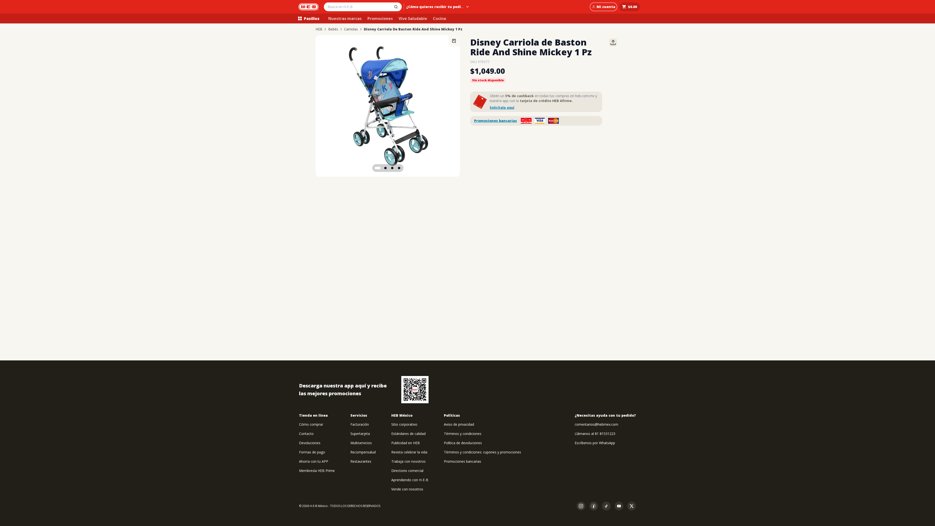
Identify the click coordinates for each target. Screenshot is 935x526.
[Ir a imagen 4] (399, 168)
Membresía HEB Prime (317, 470)
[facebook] (593, 506)
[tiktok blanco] (606, 506)
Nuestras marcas (345, 18)
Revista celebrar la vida (409, 452)
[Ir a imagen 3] (392, 168)
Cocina (439, 18)
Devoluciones (309, 443)
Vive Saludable (413, 18)
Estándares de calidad (408, 433)
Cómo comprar (311, 424)
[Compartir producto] (613, 42)
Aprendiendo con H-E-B (409, 480)
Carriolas (351, 29)
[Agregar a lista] (454, 41)
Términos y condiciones (462, 433)
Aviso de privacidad (459, 424)
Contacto (306, 433)
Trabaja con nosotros (408, 461)
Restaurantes (360, 461)
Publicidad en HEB (405, 443)
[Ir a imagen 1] (377, 168)
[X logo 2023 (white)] (631, 506)
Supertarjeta (360, 433)
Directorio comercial (407, 470)
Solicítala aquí (502, 107)
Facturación (359, 424)
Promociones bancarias (495, 120)
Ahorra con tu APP (313, 461)
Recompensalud (363, 452)
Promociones (380, 18)
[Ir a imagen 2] (385, 168)
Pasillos (311, 18)
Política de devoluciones (463, 443)
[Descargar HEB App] (415, 389)
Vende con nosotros (407, 489)
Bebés (333, 29)
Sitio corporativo (404, 424)
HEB (319, 29)
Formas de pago (312, 452)
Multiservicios (361, 443)
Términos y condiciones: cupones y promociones (482, 452)
